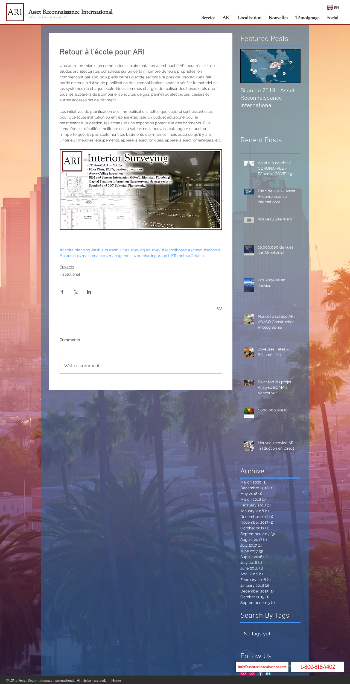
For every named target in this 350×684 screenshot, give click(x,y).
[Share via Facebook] (62, 291)
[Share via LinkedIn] (89, 291)
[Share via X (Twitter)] (75, 291)
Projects (67, 267)
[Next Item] (291, 66)
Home (116, 680)
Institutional (70, 274)
